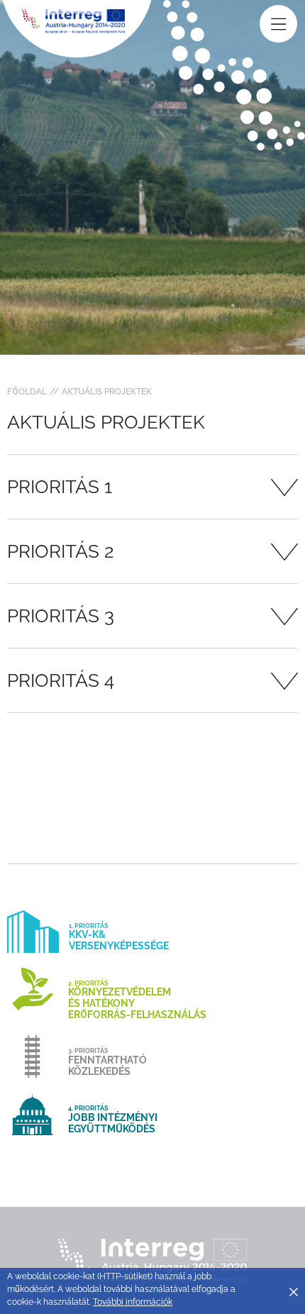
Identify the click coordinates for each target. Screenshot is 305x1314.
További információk (132, 1302)
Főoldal (27, 392)
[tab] (152, 487)
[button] (152, 487)
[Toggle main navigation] (278, 24)
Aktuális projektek (107, 392)
